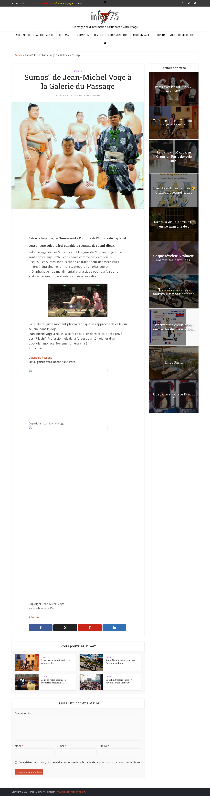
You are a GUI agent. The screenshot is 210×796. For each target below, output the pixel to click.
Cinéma (64, 35)
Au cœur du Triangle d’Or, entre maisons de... (173, 224)
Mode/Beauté (142, 35)
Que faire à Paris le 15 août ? (174, 396)
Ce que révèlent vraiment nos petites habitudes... (174, 258)
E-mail (62, 746)
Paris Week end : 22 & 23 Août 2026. (174, 89)
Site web (104, 746)
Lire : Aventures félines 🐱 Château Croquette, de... (174, 190)
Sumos (35, 617)
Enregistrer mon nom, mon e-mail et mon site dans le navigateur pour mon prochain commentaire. (79, 762)
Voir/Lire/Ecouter (182, 35)
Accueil (18, 55)
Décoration (81, 35)
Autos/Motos (45, 35)
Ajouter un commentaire (87, 95)
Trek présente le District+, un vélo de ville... (56, 662)
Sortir (160, 35)
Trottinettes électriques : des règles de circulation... (174, 327)
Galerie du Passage (40, 357)
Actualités (23, 35)
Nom (19, 746)
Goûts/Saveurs (118, 35)
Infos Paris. (174, 362)
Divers (98, 35)
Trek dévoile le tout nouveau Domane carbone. (120, 662)
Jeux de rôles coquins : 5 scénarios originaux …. (53, 681)
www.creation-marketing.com (71, 791)
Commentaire (23, 713)
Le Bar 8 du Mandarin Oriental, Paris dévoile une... (174, 156)
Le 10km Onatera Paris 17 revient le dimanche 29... (119, 681)
